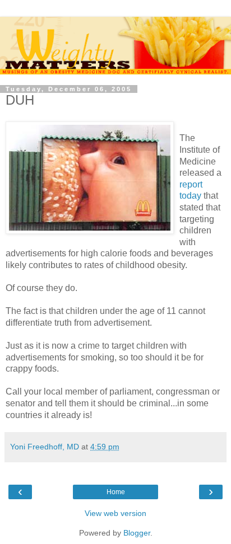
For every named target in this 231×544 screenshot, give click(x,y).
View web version (115, 513)
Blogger (136, 532)
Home (116, 492)
